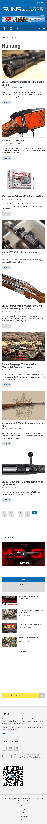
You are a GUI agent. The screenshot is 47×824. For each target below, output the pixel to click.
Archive (23, 589)
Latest (27, 579)
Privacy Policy (23, 816)
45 (4, 515)
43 (27, 512)
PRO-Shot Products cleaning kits (30, 624)
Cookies (23, 820)
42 (20, 512)
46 (11, 515)
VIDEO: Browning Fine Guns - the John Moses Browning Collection (22, 307)
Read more (6, 102)
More (23, 651)
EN (40, 2)
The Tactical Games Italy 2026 (29, 638)
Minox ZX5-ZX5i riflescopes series (20, 252)
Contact (23, 809)
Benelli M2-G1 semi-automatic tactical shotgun (29, 597)
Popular (23, 584)
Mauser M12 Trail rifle (13, 140)
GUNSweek (18, 143)
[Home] (23, 8)
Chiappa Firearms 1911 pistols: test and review (31, 611)
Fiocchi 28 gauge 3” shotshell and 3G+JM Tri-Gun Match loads (20, 366)
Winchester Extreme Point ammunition (22, 196)
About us (23, 806)
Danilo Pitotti (20, 87)
